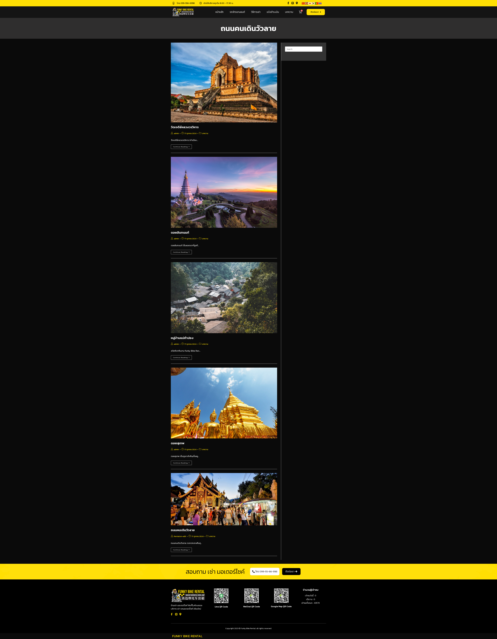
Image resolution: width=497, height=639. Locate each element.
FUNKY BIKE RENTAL (187, 636)
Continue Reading (182, 146)
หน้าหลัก (219, 12)
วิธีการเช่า (256, 12)
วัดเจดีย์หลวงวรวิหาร (185, 127)
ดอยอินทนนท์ (180, 232)
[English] (306, 3)
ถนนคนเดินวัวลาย (183, 530)
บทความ (289, 12)
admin (176, 133)
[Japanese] (310, 3)
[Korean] (313, 3)
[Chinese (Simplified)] (303, 3)
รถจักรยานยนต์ (237, 12)
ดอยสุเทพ (177, 443)
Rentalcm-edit (180, 536)
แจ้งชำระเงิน (273, 12)
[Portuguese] (317, 3)
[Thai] (320, 3)
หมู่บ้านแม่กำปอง (182, 338)
